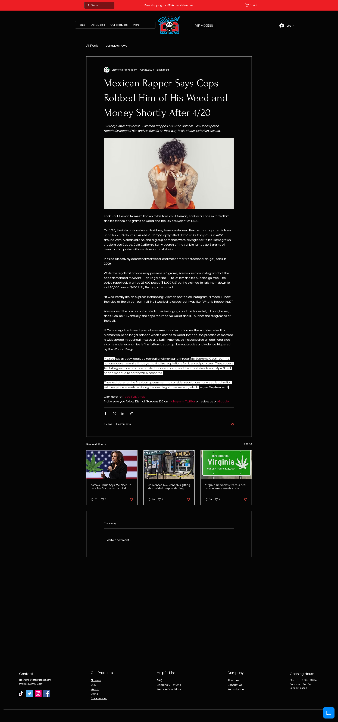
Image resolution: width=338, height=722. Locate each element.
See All (248, 444)
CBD (93, 684)
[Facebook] (46, 693)
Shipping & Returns (169, 684)
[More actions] (232, 70)
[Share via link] (131, 413)
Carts (94, 693)
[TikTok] (20, 693)
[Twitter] (29, 693)
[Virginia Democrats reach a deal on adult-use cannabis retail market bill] (226, 464)
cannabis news (116, 45)
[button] (251, 5)
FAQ (159, 680)
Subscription (235, 689)
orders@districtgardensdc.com (35, 680)
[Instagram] (38, 693)
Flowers (96, 680)
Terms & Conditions (169, 689)
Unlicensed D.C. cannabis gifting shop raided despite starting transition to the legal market (169, 486)
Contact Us (234, 684)
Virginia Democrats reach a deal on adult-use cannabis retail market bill (225, 486)
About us (233, 680)
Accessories (99, 698)
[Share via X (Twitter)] (114, 413)
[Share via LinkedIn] (122, 413)
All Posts (92, 45)
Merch (95, 689)
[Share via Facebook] (105, 413)
